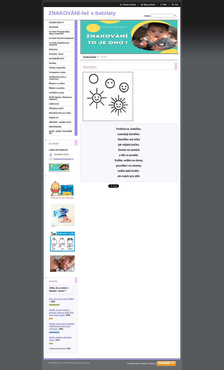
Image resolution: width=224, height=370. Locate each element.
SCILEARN (53, 27)
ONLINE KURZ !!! (56, 22)
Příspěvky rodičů (56, 108)
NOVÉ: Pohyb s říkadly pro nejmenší (60, 98)
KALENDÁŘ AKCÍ (56, 59)
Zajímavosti (54, 104)
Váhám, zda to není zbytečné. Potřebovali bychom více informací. (62, 326)
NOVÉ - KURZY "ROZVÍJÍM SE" (60, 132)
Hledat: (147, 16)
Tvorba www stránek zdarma (141, 363)
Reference (53, 49)
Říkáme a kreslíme (57, 88)
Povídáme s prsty (56, 93)
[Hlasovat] (62, 305)
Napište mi (53, 118)
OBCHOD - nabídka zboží (60, 122)
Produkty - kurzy (56, 54)
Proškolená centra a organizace (57, 78)
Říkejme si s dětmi (57, 83)
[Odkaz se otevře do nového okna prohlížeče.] (108, 96)
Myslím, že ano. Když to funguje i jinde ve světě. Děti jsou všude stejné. (61, 312)
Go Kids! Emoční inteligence (61, 38)
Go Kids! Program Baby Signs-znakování (59, 33)
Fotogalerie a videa (57, 72)
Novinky (52, 63)
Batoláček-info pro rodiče (60, 113)
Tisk (176, 5)
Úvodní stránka (89, 57)
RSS (165, 5)
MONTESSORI (55, 127)
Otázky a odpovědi (57, 68)
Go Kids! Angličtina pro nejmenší (59, 44)
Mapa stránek (149, 5)
